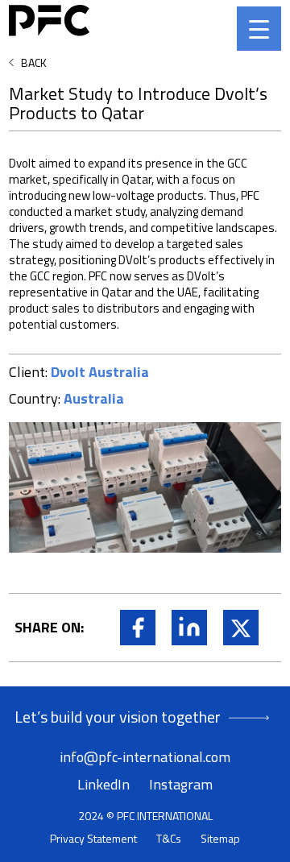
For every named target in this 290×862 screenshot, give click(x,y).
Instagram (181, 784)
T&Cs (168, 838)
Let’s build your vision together (117, 716)
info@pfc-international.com (145, 757)
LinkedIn (103, 784)
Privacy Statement (93, 838)
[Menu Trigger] (259, 28)
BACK (34, 62)
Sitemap (220, 838)
